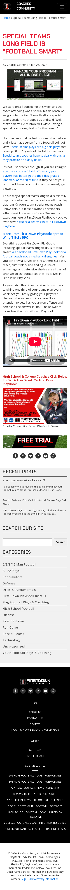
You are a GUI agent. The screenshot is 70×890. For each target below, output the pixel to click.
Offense (9, 615)
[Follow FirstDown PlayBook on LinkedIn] (38, 456)
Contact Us (35, 718)
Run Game (10, 627)
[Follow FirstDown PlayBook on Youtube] (45, 456)
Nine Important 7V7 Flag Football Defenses (35, 829)
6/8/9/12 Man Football (19, 564)
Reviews (35, 724)
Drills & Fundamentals (19, 590)
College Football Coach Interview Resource (35, 822)
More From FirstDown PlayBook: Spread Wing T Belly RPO (33, 236)
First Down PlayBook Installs (24, 596)
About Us (35, 712)
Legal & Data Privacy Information (35, 730)
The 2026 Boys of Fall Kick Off (24, 480)
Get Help (35, 749)
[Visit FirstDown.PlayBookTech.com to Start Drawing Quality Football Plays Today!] (7, 6)
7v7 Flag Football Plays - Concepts (35, 787)
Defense (9, 583)
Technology (11, 640)
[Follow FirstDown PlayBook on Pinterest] (53, 456)
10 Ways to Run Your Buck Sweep (35, 794)
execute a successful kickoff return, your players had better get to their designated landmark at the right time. (31, 175)
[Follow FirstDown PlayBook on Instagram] (23, 456)
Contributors (12, 577)
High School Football (18, 609)
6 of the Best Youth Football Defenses (35, 806)
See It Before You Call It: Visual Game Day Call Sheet (35, 502)
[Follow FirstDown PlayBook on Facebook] (15, 456)
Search (60, 542)
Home (6, 17)
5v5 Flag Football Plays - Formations (35, 775)
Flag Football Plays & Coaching (26, 602)
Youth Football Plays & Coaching (27, 653)
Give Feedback (35, 756)
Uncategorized (14, 646)
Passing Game (13, 621)
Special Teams (13, 634)
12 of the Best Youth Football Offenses (35, 800)
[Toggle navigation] (62, 6)
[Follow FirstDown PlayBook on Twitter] (30, 456)
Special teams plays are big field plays (35, 147)
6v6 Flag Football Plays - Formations (35, 781)
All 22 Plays (11, 571)
